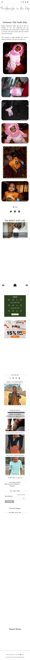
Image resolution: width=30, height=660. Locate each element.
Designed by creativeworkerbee (15, 657)
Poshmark (12, 486)
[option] (15, 230)
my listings (15, 484)
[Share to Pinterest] (19, 211)
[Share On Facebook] (15, 211)
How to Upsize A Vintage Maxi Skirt (15, 455)
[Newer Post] (3, 285)
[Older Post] (26, 285)
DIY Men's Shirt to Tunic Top (15, 478)
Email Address (14, 496)
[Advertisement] (15, 263)
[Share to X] (11, 211)
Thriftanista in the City (13, 654)
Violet (16, 207)
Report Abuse (15, 629)
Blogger (18, 508)
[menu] (2, 2)
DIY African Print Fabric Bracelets (15, 433)
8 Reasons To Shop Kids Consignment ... (15, 234)
